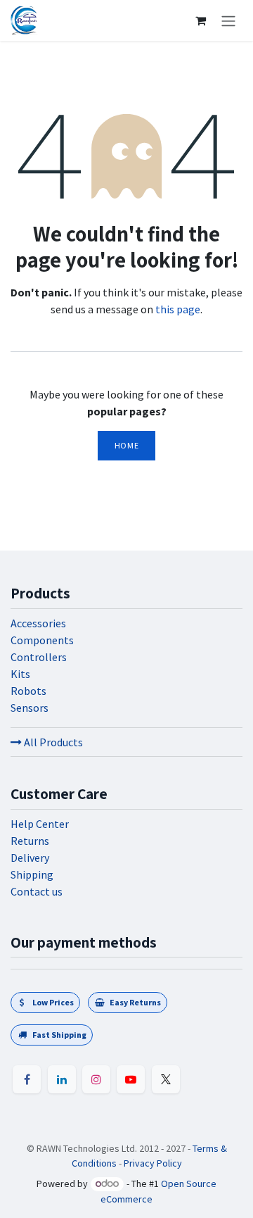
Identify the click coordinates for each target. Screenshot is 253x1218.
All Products (52, 742)
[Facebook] (27, 1079)
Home (126, 445)
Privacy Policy (153, 1163)
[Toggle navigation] (228, 20)
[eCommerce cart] (200, 20)
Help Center (40, 824)
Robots (28, 691)
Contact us (37, 891)
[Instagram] (96, 1079)
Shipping (32, 874)
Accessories (38, 623)
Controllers (39, 657)
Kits (20, 674)
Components (42, 640)
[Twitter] (166, 1079)
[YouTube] (131, 1079)
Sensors (29, 708)
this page (177, 309)
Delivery (30, 857)
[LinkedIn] (62, 1079)
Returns (30, 841)
